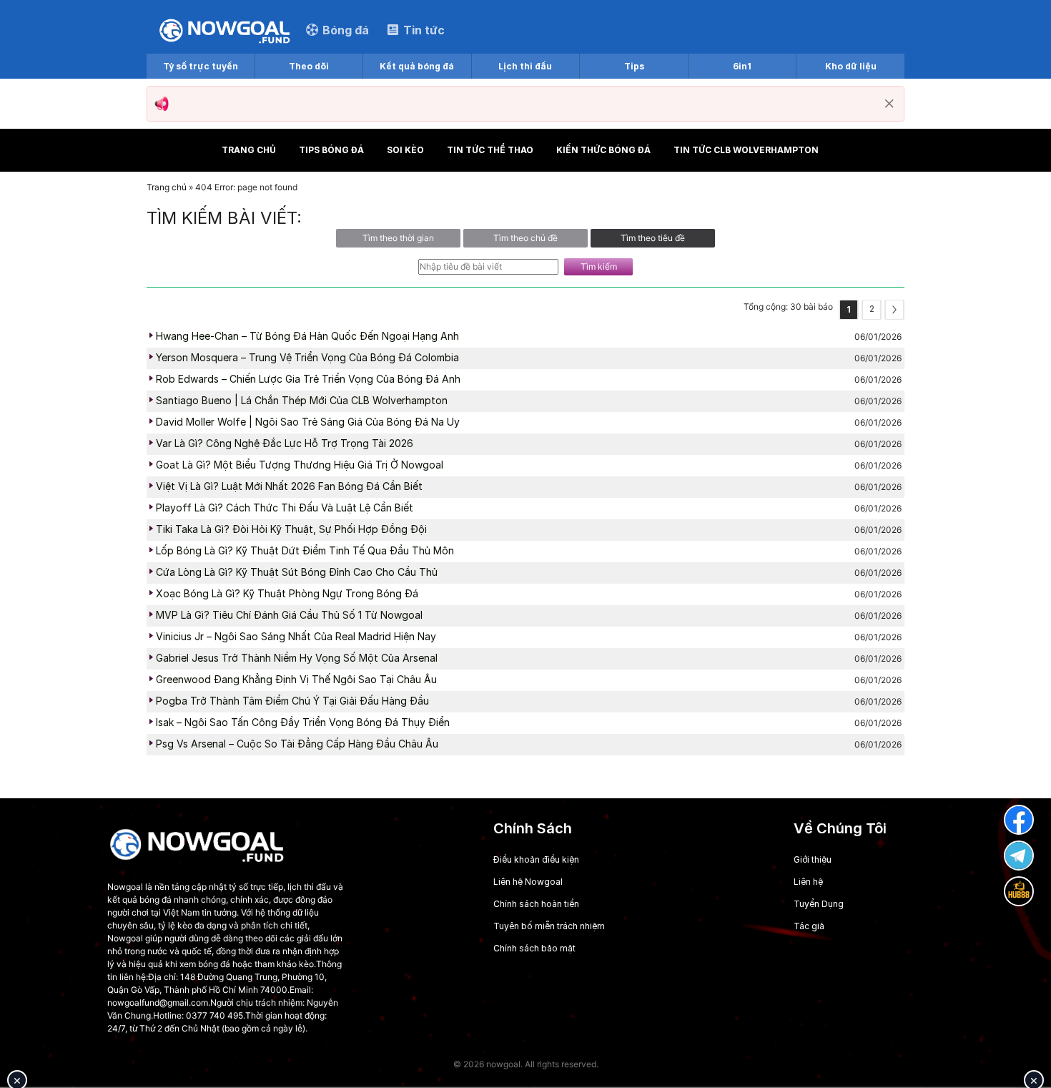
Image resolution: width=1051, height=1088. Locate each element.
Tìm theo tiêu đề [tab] (653, 237)
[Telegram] (1018, 855)
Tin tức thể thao (490, 149)
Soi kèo (405, 149)
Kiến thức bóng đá (603, 149)
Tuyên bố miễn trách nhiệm (549, 926)
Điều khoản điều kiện (536, 859)
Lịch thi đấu (525, 66)
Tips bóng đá (331, 149)
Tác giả (809, 926)
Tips (634, 66)
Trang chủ (249, 149)
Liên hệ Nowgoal (528, 881)
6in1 (742, 66)
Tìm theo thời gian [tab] (398, 237)
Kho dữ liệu (851, 66)
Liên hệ (808, 881)
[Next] (894, 310)
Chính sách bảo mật (534, 948)
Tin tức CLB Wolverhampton (746, 149)
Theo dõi (309, 66)
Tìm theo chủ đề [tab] (525, 237)
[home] (224, 29)
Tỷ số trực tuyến (200, 66)
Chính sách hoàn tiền (536, 903)
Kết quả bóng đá (417, 66)
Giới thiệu (813, 859)
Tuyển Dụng (819, 903)
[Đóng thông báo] (889, 104)
